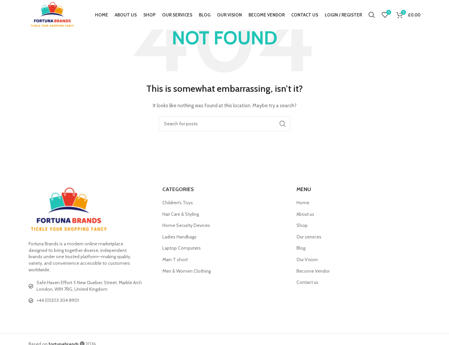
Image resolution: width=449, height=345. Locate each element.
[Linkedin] (60, 315)
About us (305, 214)
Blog (300, 248)
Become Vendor (313, 271)
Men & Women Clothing (186, 271)
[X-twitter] (47, 315)
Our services (308, 237)
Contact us (307, 282)
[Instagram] (73, 315)
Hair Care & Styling (180, 214)
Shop (302, 225)
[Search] (371, 14)
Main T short (175, 259)
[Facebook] (33, 315)
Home (302, 203)
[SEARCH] (282, 123)
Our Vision (307, 259)
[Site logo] (52, 14)
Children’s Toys (177, 203)
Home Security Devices (186, 225)
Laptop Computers (181, 248)
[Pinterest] (86, 315)
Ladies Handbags (179, 237)
